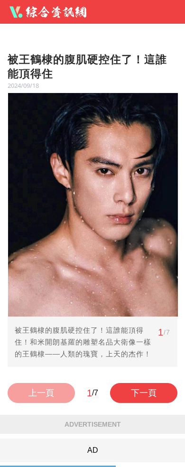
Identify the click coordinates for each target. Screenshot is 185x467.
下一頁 (144, 393)
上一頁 (41, 393)
